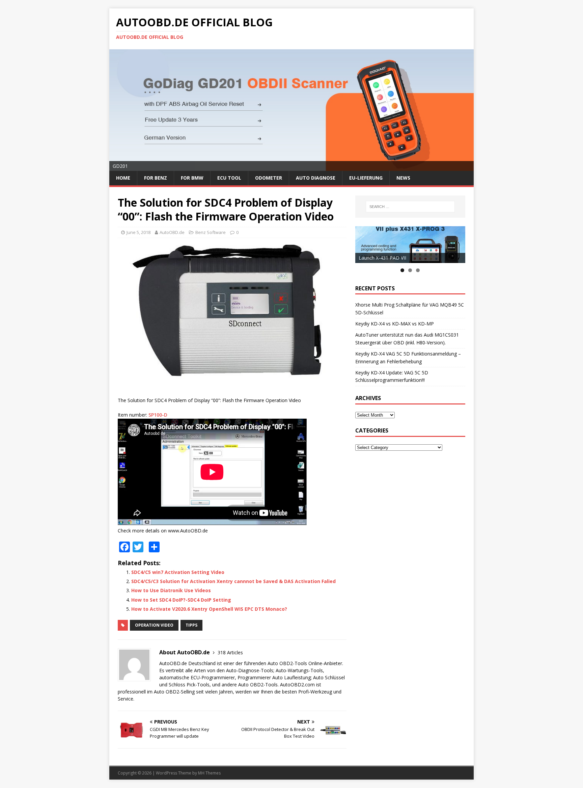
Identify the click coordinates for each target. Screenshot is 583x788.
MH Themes (209, 773)
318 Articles (230, 652)
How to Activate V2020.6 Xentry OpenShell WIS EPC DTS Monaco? (209, 609)
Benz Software (210, 232)
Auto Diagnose (315, 178)
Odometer (268, 178)
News (403, 178)
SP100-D (157, 415)
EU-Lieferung (366, 178)
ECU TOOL (229, 178)
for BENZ (155, 178)
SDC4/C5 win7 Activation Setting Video (177, 572)
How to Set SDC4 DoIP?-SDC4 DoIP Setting (181, 600)
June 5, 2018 (138, 232)
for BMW (192, 178)
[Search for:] (410, 206)
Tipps (191, 625)
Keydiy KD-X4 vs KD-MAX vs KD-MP (394, 323)
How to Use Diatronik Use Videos (171, 590)
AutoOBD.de (172, 232)
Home (123, 178)
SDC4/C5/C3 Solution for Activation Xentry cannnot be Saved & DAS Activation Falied (233, 581)
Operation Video (154, 625)
